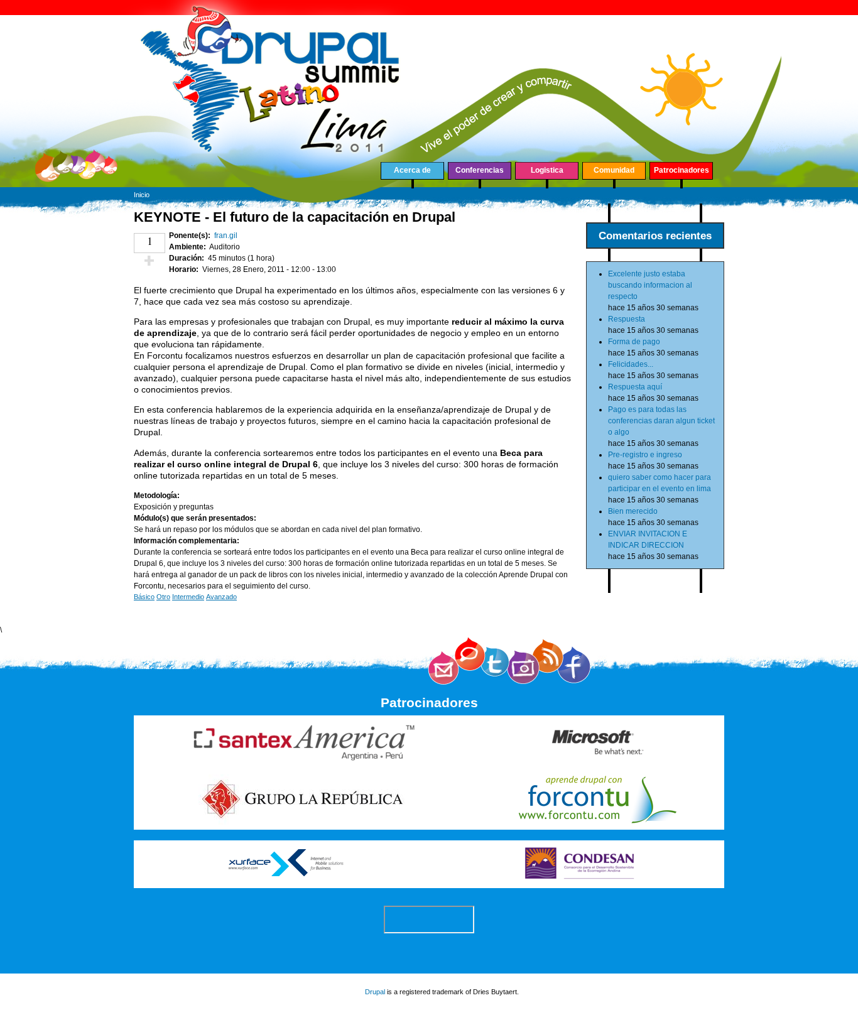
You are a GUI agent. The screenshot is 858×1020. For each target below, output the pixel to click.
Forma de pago (634, 341)
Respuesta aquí (635, 386)
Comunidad (614, 170)
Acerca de (412, 170)
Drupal (375, 992)
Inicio (141, 194)
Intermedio (188, 596)
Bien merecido (633, 511)
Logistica (547, 170)
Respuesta (626, 319)
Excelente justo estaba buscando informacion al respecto (650, 285)
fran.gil (225, 235)
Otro (163, 596)
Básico (144, 596)
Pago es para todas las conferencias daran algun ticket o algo (661, 421)
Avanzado (221, 596)
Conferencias (479, 170)
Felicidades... (630, 364)
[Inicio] (271, 178)
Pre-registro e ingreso (645, 454)
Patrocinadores (681, 170)
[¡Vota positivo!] (149, 261)
